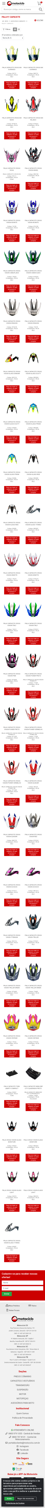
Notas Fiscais (14, 1310)
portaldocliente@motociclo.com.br (24, 1443)
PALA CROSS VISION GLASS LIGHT (11, 1191)
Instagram (24, 1446)
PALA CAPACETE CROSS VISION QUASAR (33, 782)
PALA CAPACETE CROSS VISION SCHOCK (11, 886)
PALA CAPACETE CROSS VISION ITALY (11, 624)
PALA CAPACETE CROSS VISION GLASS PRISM (33, 423)
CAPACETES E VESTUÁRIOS (22, 1381)
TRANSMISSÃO (22, 1385)
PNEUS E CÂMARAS (22, 1376)
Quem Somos (22, 1413)
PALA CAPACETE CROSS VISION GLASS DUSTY (33, 372)
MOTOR (22, 1394)
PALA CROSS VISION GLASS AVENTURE (11, 1141)
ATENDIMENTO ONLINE (23, 1430)
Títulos (33, 1306)
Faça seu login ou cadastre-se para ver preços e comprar (11, 85)
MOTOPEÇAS (22, 1398)
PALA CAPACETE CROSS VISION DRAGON (11, 322)
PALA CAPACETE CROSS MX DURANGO (12, 68)
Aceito (9, 1499)
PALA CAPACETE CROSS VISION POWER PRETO (33, 675)
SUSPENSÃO (22, 1390)
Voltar (39, 20)
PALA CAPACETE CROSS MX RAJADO (33, 119)
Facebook (24, 1450)
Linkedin (24, 1453)
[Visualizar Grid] (15, 29)
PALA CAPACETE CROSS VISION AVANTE (11, 221)
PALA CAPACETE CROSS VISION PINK (11, 675)
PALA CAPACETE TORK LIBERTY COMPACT (12, 1087)
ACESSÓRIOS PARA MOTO (22, 1403)
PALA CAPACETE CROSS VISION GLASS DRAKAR (11, 372)
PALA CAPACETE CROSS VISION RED (33, 835)
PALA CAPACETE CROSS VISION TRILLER (33, 936)
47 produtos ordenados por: (12, 35)
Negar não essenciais (25, 1499)
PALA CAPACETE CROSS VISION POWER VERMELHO (33, 728)
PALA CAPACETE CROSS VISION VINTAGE (11, 1037)
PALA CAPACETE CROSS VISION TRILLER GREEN (11, 986)
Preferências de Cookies (15, 1503)
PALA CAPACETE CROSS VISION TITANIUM (11, 936)
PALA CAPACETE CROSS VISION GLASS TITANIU (33, 523)
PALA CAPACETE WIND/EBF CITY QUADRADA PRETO (33, 1087)
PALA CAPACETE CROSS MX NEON (12, 119)
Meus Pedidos (14, 1306)
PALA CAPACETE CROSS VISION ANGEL (33, 169)
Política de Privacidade (22, 1418)
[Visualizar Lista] (19, 29)
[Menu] (4, 3)
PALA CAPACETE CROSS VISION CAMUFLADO (11, 272)
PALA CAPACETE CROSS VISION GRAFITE (11, 574)
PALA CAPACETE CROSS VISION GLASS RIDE (33, 473)
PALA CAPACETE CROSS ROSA (11, 169)
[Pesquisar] (40, 9)
